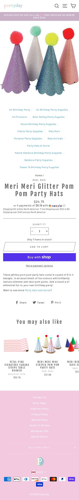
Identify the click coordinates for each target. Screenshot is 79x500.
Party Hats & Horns (38, 145)
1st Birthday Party (19, 109)
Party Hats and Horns (38, 290)
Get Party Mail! (39, 448)
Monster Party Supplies (28, 138)
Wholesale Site (40, 431)
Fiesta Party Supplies (30, 131)
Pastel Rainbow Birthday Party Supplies (38, 152)
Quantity (39, 224)
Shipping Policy (39, 408)
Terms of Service (39, 425)
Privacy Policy (39, 414)
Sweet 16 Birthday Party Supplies (39, 167)
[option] (39, 16)
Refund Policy (39, 419)
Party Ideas (39, 402)
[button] (39, 205)
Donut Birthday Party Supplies (38, 124)
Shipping (7, 209)
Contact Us (39, 397)
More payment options (39, 265)
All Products (19, 116)
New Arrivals (55, 138)
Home (38, 175)
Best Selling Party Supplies (49, 116)
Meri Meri (54, 131)
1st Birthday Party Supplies (52, 109)
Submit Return (39, 436)
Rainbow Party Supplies (38, 160)
